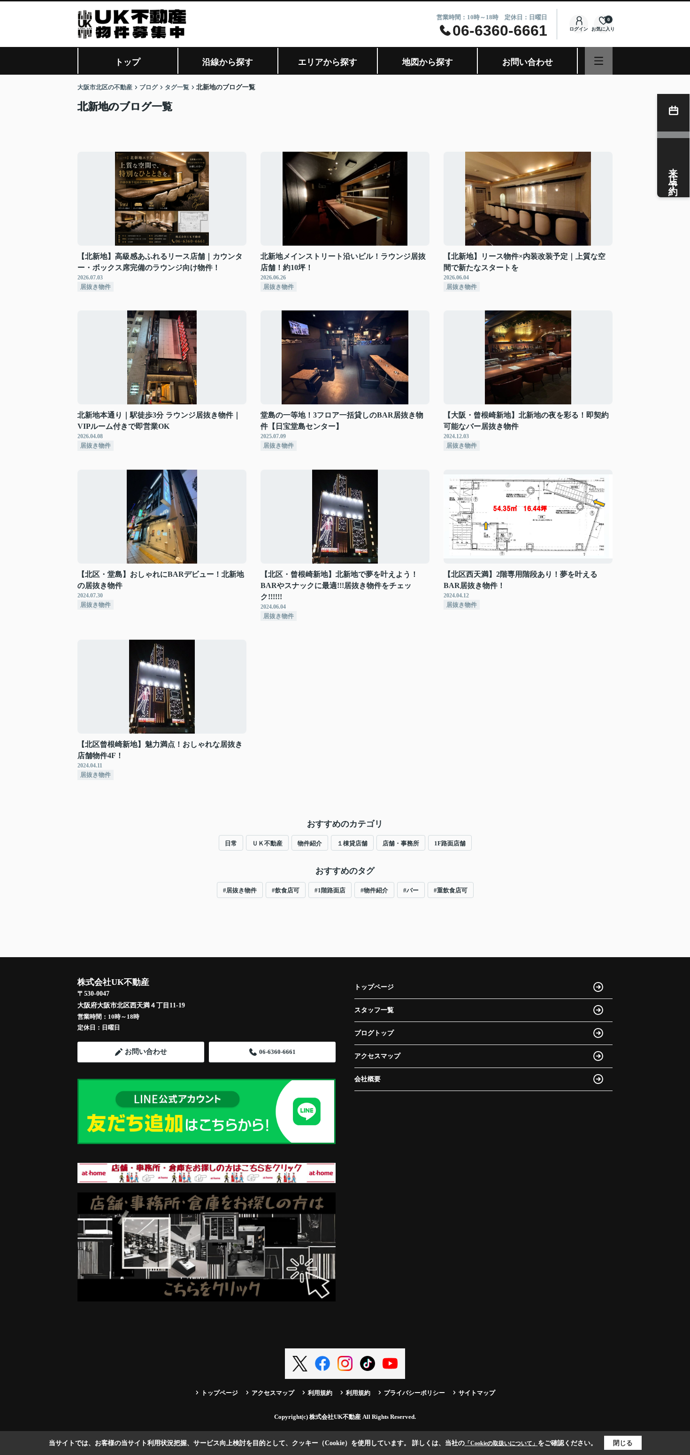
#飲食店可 (285, 890)
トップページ (374, 987)
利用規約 (320, 1392)
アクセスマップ (377, 1056)
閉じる (623, 1443)
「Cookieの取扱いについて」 (501, 1443)
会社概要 (367, 1079)
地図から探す (427, 62)
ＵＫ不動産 (267, 843)
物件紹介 (310, 843)
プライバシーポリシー (414, 1392)
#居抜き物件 (240, 890)
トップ (127, 62)
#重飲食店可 (451, 890)
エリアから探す (327, 62)
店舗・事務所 (401, 843)
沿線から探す (227, 62)
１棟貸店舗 (352, 843)
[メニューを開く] (599, 61)
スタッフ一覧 (374, 1010)
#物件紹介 (374, 890)
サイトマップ (477, 1392)
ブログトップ (374, 1033)
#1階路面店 (329, 890)
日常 (231, 843)
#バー (411, 890)
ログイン (578, 28)
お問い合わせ (527, 62)
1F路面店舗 (450, 843)
